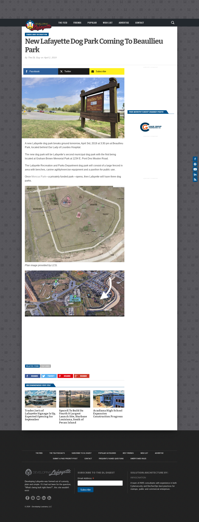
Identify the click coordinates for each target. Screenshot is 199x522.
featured (45, 366)
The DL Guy (34, 57)
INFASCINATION (138, 477)
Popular (92, 22)
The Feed (62, 22)
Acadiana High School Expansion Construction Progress (108, 413)
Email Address (86, 478)
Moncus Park (38, 176)
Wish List (108, 22)
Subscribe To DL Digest (82, 453)
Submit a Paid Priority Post (65, 458)
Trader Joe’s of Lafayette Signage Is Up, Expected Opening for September (40, 415)
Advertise (124, 22)
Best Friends (128, 453)
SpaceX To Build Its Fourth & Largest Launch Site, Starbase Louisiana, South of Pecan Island (73, 416)
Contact (139, 22)
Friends (77, 22)
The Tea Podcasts (57, 453)
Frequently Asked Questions (111, 458)
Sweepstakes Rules (138, 458)
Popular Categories (107, 453)
